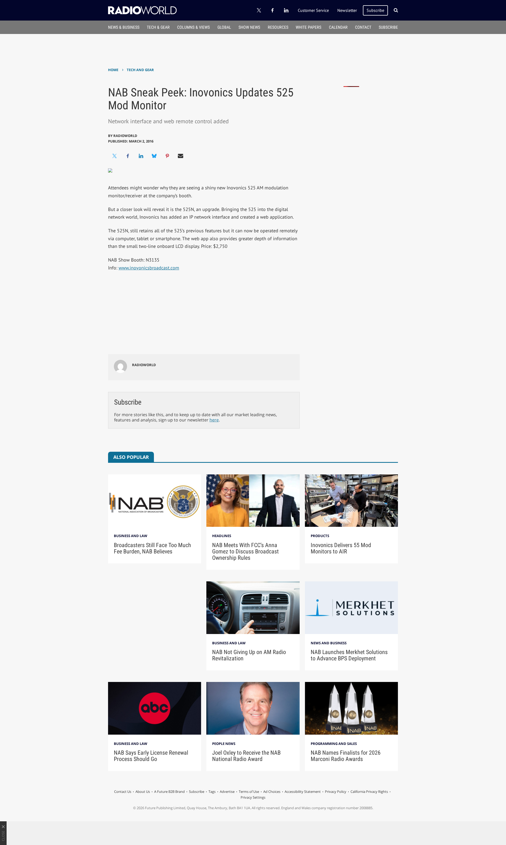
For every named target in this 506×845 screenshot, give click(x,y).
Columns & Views (193, 27)
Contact (363, 27)
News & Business (123, 27)
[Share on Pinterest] (167, 156)
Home (113, 69)
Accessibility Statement (303, 791)
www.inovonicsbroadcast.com (149, 268)
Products (320, 535)
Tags (212, 791)
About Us (142, 791)
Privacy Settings (253, 797)
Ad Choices (271, 791)
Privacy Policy (335, 791)
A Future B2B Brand (169, 791)
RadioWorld (125, 135)
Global (224, 27)
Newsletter (347, 10)
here (214, 420)
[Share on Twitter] (114, 156)
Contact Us (122, 791)
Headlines (221, 535)
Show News (249, 27)
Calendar (338, 27)
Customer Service (313, 10)
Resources (278, 27)
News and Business (329, 643)
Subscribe (375, 10)
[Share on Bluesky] (154, 156)
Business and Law (130, 535)
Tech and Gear (140, 69)
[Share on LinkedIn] (141, 156)
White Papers (308, 27)
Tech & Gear (158, 27)
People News (223, 743)
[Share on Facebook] (127, 156)
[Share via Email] (180, 156)
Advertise (227, 791)
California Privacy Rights (369, 791)
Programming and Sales (334, 743)
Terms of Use (249, 791)
